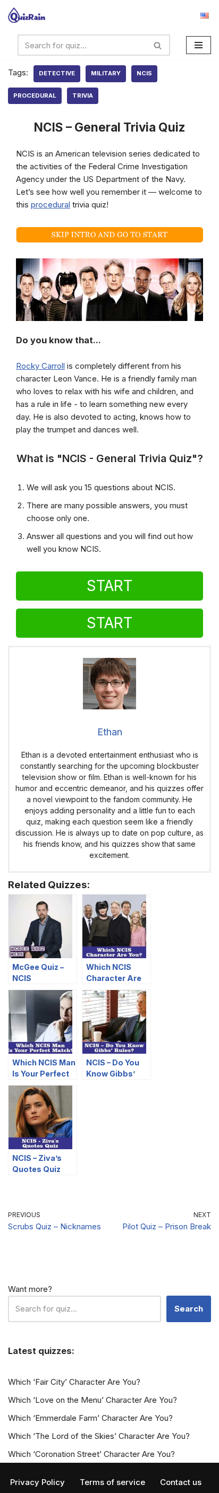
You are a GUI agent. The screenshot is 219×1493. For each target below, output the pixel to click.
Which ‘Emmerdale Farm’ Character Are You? (90, 1418)
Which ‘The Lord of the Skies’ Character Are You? (99, 1436)
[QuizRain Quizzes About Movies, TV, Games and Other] (26, 15)
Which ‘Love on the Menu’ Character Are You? (92, 1400)
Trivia (82, 95)
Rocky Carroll (40, 366)
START (109, 586)
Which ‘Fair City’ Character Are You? (74, 1382)
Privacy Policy (37, 1482)
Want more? (30, 1289)
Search (188, 1309)
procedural (50, 204)
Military (106, 73)
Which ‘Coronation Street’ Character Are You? (91, 1454)
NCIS (144, 73)
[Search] (158, 45)
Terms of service (112, 1482)
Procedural (34, 95)
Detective (57, 73)
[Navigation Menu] (198, 45)
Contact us (180, 1482)
